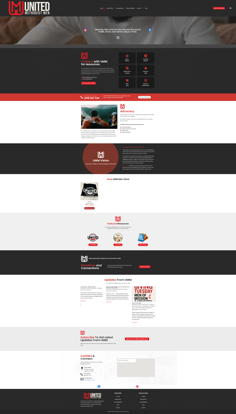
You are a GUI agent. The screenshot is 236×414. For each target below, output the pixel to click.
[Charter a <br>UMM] (145, 68)
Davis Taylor (145, 304)
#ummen (137, 308)
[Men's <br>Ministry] (127, 55)
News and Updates (130, 8)
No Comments (87, 290)
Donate (118, 396)
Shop (146, 8)
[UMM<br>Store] (127, 80)
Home (101, 8)
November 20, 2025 (136, 304)
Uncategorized (145, 306)
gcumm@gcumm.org (90, 380)
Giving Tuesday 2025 (136, 303)
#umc (133, 308)
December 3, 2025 (110, 289)
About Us (139, 8)
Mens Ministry (110, 8)
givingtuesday (135, 309)
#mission (152, 306)
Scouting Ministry (120, 8)
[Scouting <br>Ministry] (145, 55)
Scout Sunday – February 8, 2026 (88, 286)
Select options (90, 208)
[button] (80, 305)
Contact (118, 407)
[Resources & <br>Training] (127, 68)
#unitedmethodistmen (145, 308)
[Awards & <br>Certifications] (145, 80)
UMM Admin (93, 288)
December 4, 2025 (85, 288)
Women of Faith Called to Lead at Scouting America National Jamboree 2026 (118, 287)
